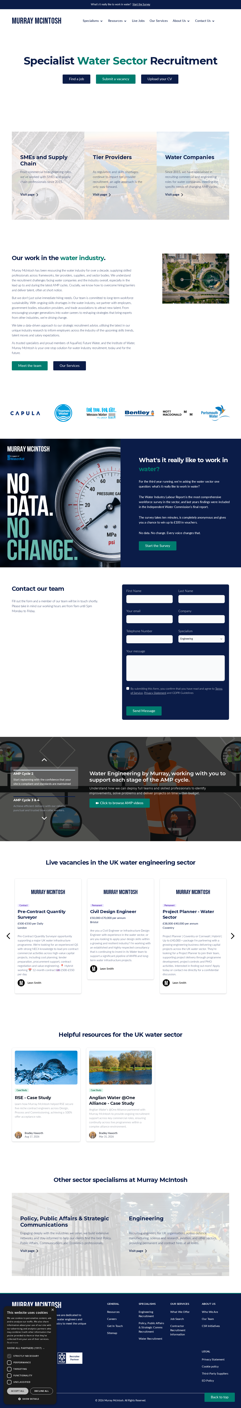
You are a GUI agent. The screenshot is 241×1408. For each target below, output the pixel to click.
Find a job (76, 79)
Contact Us (203, 21)
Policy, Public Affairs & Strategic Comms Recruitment (151, 1327)
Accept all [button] (17, 1390)
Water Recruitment (150, 1338)
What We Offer (180, 1312)
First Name (133, 591)
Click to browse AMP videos (121, 803)
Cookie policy (210, 1366)
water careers (70, 313)
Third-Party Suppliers (215, 1373)
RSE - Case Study (33, 1097)
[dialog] (30, 1355)
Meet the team (29, 366)
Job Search (177, 1319)
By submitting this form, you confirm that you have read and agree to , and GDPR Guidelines (176, 690)
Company (184, 611)
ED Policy (208, 1380)
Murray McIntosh (113, 1400)
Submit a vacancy (115, 79)
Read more (12, 1342)
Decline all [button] (41, 1390)
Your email (133, 611)
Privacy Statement (155, 693)
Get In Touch (115, 1326)
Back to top (219, 1397)
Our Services (159, 21)
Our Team (208, 1319)
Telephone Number (139, 631)
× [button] (52, 1310)
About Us (180, 21)
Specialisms (91, 21)
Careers (112, 1319)
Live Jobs (138, 21)
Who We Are (210, 1312)
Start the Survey (141, 4)
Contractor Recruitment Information (177, 1330)
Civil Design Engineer (41, 911)
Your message (135, 651)
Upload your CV (159, 79)
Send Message (144, 711)
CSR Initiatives (211, 1326)
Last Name (185, 591)
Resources (115, 21)
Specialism (185, 631)
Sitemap (112, 1333)
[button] (30, 1348)
